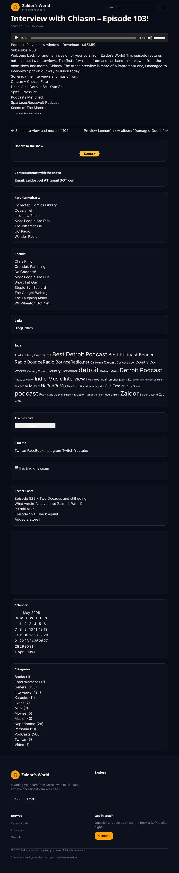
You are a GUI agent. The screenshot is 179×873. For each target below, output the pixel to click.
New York (73, 386)
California (96, 362)
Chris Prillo (24, 261)
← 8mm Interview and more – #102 (40, 130)
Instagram (53, 450)
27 (46, 641)
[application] (89, 37)
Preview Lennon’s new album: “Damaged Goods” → (126, 130)
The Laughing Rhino (31, 298)
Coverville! (23, 210)
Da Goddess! (25, 272)
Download (70, 44)
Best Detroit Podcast (79, 354)
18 (36, 635)
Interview (74, 379)
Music (34, 386)
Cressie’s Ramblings (31, 266)
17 (31, 635)
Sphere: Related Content (28, 113)
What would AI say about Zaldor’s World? (49, 503)
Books (20, 676)
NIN (82, 386)
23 (26, 641)
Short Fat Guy (26, 282)
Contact (104, 835)
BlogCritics (24, 328)
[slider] (160, 37)
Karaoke (133, 379)
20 (46, 635)
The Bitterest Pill (28, 226)
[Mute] (150, 38)
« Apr (19, 652)
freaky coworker (24, 379)
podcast (26, 393)
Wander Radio (26, 236)
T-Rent (67, 394)
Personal (22, 729)
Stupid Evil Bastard (30, 287)
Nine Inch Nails (94, 386)
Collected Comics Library (36, 205)
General (21, 687)
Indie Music (49, 378)
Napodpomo (25, 724)
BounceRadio (40, 362)
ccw (131, 362)
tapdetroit (79, 394)
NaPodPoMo (53, 385)
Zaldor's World (149, 394)
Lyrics (19, 703)
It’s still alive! (25, 509)
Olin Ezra (112, 386)
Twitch (67, 450)
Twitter (20, 450)
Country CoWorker (62, 371)
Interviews (92, 379)
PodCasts (37, 26)
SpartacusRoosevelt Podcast (35, 102)
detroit (89, 370)
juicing (123, 379)
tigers (108, 394)
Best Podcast (123, 354)
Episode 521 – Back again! (36, 514)
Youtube (81, 450)
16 (26, 635)
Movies (20, 713)
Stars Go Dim (55, 394)
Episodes (17, 830)
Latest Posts (20, 823)
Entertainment (26, 682)
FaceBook (35, 450)
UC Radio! (23, 231)
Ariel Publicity (24, 355)
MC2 (18, 708)
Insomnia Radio (27, 215)
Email (30, 799)
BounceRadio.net (72, 362)
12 (41, 629)
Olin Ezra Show (130, 386)
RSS (32, 50)
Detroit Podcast (141, 370)
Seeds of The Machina (29, 107)
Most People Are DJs (32, 221)
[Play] (16, 38)
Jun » (31, 652)
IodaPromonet (109, 379)
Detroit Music (109, 371)
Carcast (110, 362)
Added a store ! (27, 519)
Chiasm (56, 66)
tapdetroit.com (95, 394)
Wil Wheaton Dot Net (32, 303)
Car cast (122, 362)
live (142, 379)
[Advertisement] (47, 562)
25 (36, 641)
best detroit (42, 355)
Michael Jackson (154, 379)
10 (31, 629)
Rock (42, 394)
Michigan (21, 386)
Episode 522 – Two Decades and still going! (51, 498)
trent (116, 394)
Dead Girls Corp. (25, 87)
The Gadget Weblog (31, 292)
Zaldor (129, 393)
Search (16, 837)
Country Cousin (36, 371)
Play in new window (42, 44)
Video (19, 744)
